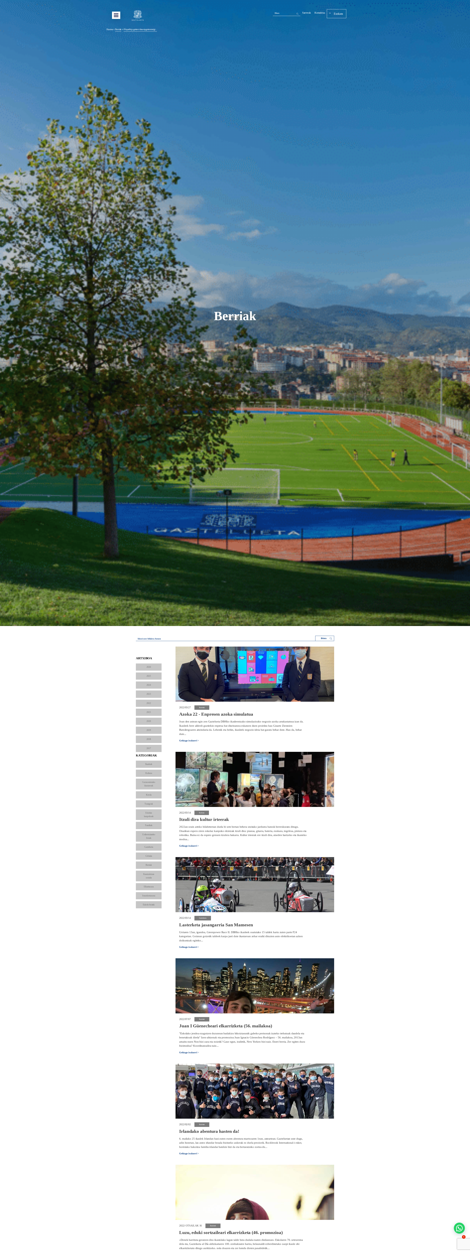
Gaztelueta (148, 847)
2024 (149, 685)
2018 (149, 739)
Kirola (148, 795)
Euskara (338, 13)
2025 (149, 676)
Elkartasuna (149, 886)
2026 (149, 667)
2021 (149, 712)
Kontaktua (319, 12)
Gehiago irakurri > (189, 740)
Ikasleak (148, 764)
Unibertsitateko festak (148, 836)
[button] (459, 1228)
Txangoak (148, 804)
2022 (149, 703)
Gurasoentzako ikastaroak (148, 784)
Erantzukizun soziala (148, 876)
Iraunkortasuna (148, 895)
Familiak (148, 825)
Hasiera (109, 29)
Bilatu (277, 13)
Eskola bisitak (149, 904)
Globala (148, 856)
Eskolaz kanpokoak (148, 815)
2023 (149, 694)
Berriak (149, 865)
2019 (149, 730)
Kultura (148, 773)
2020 (149, 721)
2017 (149, 748)
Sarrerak (306, 12)
